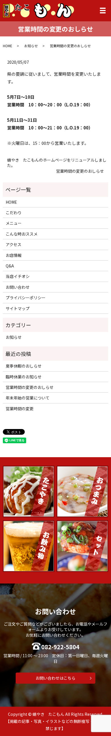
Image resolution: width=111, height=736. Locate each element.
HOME (7, 45)
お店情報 (14, 255)
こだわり (14, 212)
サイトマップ (18, 308)
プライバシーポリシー (26, 297)
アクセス (13, 244)
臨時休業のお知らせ (24, 377)
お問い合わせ (18, 287)
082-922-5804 (60, 647)
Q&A (10, 266)
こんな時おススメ (22, 234)
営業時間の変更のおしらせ (80, 171)
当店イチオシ (18, 276)
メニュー (14, 223)
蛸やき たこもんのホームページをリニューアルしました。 (56, 162)
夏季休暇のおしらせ (24, 366)
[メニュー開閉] (103, 10)
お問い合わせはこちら (55, 678)
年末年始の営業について (28, 398)
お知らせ (31, 45)
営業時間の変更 (20, 408)
